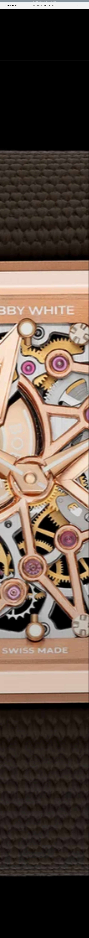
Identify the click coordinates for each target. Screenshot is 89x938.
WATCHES (53, 5)
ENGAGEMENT (47, 5)
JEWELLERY (39, 5)
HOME (34, 5)
